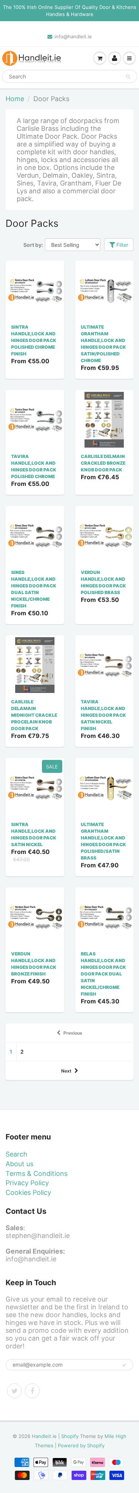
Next (66, 1071)
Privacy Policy (27, 1183)
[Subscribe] (124, 1365)
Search (16, 1154)
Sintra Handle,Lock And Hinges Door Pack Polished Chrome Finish (33, 340)
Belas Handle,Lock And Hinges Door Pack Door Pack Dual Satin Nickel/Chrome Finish (103, 974)
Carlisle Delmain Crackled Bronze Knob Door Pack (103, 463)
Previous (72, 1033)
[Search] (128, 77)
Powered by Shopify (81, 1445)
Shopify (70, 1436)
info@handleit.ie (73, 36)
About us (19, 1164)
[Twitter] (14, 1390)
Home (15, 99)
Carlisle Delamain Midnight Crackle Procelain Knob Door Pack (34, 715)
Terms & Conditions (36, 1173)
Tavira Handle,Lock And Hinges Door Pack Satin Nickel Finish (103, 715)
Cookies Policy (28, 1192)
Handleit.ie (45, 1436)
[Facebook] (32, 1390)
